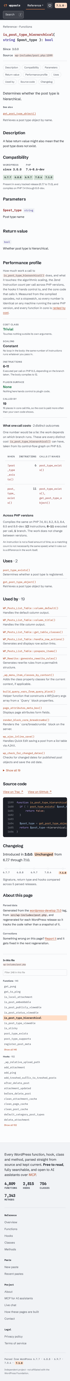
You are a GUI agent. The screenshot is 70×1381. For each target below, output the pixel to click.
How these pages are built (21, 1312)
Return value (12, 74)
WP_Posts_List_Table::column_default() (30, 608)
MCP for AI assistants (18, 1298)
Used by (9, 81)
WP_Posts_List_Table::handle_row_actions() (33, 639)
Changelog (46, 81)
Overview (10, 1222)
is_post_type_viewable (19, 1023)
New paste (11, 1267)
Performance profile (36, 74)
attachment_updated (17, 1088)
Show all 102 (10, 1125)
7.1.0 (61, 5)
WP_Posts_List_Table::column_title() (29, 619)
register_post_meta (17, 1043)
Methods (10, 1249)
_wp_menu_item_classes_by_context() (28, 674)
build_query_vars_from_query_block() (29, 691)
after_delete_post (16, 1082)
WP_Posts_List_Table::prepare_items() (30, 651)
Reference (35, 5)
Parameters (51, 67)
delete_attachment (16, 1119)
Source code (28, 81)
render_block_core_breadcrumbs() (26, 719)
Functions (25, 26)
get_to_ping (12, 991)
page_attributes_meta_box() (22, 707)
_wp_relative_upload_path (22, 1062)
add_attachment (14, 1067)
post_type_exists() (16, 570)
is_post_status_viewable (21, 1012)
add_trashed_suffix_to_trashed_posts (30, 1077)
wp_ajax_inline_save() (18, 736)
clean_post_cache (16, 1109)
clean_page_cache (16, 1103)
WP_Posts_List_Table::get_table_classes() (33, 632)
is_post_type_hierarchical (22, 1017)
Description (11, 67)
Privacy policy (13, 1336)
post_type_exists (42, 806)
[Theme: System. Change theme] (50, 5)
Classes (9, 1242)
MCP (32, 1175)
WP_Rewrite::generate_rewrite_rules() (30, 658)
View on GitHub (40, 792)
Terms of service (15, 1343)
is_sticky (11, 1028)
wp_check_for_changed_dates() (24, 753)
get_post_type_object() (19, 113)
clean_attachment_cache (20, 1098)
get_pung (10, 986)
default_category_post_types (24, 1114)
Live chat (10, 1305)
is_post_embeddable (17, 1002)
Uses (56, 74)
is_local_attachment (18, 996)
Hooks (8, 1236)
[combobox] (13, 14)
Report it (50, 938)
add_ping (10, 1072)
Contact (9, 1318)
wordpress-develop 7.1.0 (45, 910)
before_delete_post (17, 1093)
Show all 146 (10, 1049)
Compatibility (31, 67)
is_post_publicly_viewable (22, 1007)
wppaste (14, 5)
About (8, 1291)
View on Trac (13, 792)
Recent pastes (13, 1274)
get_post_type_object (54, 823)
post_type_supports (17, 1038)
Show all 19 (13, 770)
